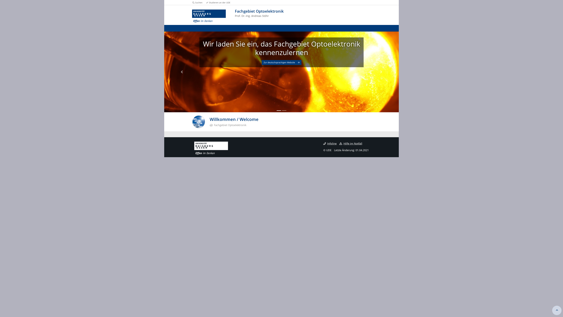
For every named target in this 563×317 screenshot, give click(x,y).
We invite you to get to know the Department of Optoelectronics (281, 48)
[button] (181, 72)
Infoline (332, 143)
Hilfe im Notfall (353, 143)
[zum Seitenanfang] (557, 310)
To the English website (279, 62)
